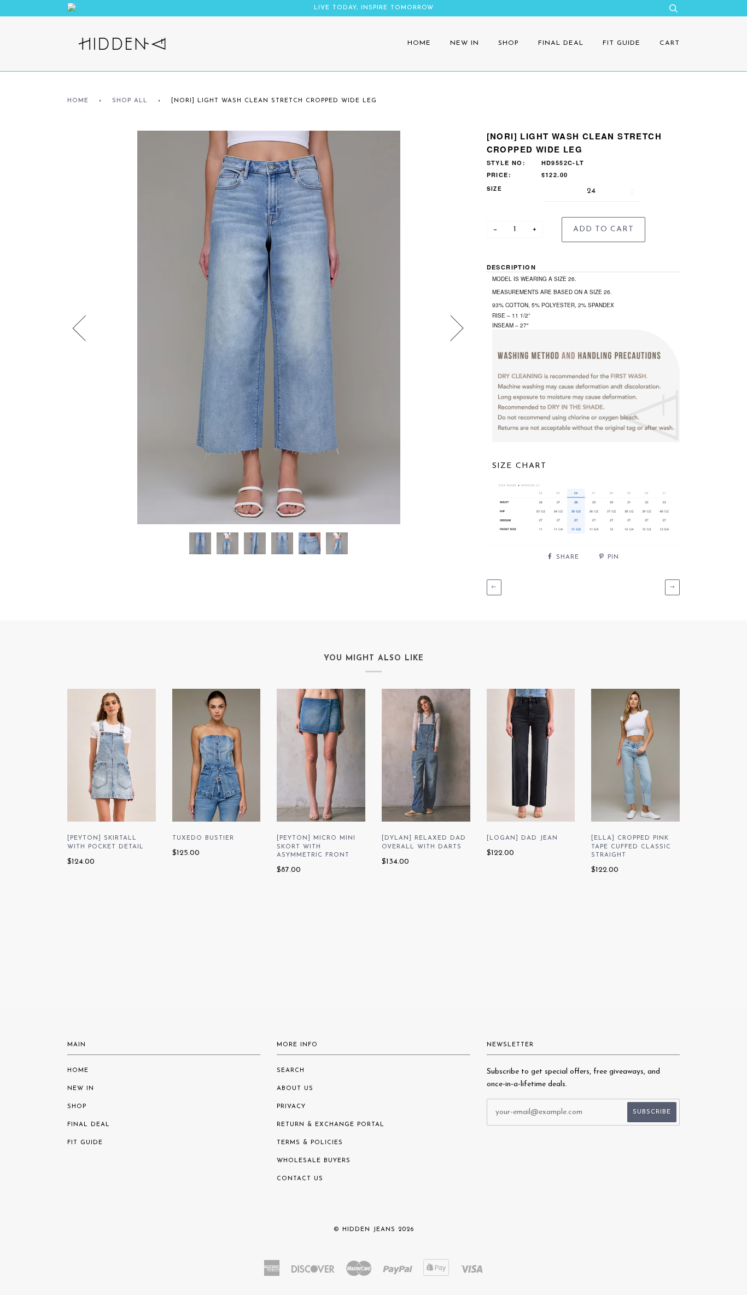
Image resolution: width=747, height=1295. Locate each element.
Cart (670, 43)
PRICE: (499, 175)
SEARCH (291, 1071)
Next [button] (450, 327)
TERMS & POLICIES (310, 1143)
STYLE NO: (506, 163)
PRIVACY (291, 1107)
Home (78, 101)
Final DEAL (560, 43)
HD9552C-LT (563, 163)
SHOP (508, 43)
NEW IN (464, 43)
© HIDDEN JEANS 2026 (374, 1230)
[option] (268, 327)
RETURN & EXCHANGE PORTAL (330, 1125)
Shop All (130, 101)
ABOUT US (295, 1089)
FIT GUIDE (621, 43)
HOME (419, 43)
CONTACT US (300, 1179)
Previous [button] (85, 327)
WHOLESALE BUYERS (314, 1161)
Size (495, 188)
